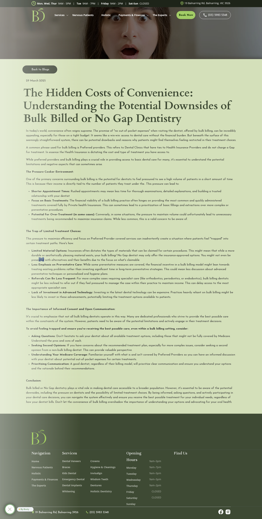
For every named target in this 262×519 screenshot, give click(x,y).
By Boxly (25, 509)
